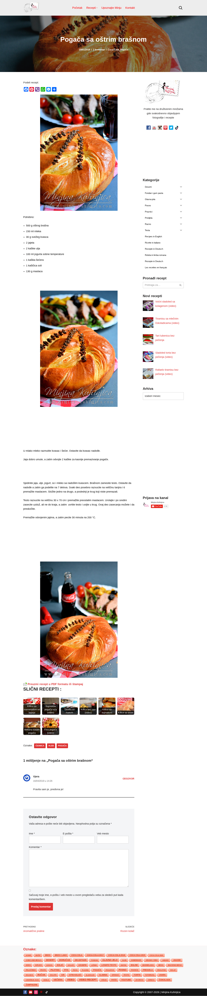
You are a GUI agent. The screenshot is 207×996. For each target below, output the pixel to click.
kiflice (38, 965)
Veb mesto (103, 833)
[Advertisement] (79, 428)
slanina (103, 975)
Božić (38, 955)
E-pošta (68, 833)
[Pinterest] (41, 992)
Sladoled (90, 975)
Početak (77, 7)
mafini (123, 965)
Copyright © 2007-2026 (146, 992)
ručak (41, 975)
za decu (139, 980)
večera (58, 980)
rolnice (29, 975)
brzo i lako (61, 955)
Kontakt (130, 7)
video (70, 979)
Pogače (124, 49)
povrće (134, 970)
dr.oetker (80, 960)
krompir (83, 965)
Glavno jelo (110, 960)
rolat (173, 970)
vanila (46, 980)
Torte (137, 975)
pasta (43, 970)
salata (53, 975)
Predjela (148, 970)
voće (114, 980)
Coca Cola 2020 (156, 955)
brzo (47, 955)
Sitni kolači (75, 975)
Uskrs (162, 975)
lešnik (94, 965)
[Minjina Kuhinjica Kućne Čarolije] (31, 8)
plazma (85, 970)
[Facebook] (25, 992)
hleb (51, 746)
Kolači (71, 965)
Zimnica (151, 980)
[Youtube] (31, 992)
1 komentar (99, 49)
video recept (88, 979)
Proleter (161, 970)
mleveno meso (175, 965)
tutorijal (150, 975)
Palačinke (31, 970)
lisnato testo (109, 965)
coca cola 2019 (137, 955)
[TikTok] (47, 992)
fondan (94, 960)
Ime (32, 833)
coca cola (76, 955)
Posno (122, 970)
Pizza (75, 970)
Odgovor (128, 778)
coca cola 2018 (116, 955)
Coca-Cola (113, 49)
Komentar (35, 847)
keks (28, 965)
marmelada (148, 965)
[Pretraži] (180, 8)
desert (50, 960)
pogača (62, 746)
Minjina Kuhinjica (170, 992)
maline (134, 965)
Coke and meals (33, 960)
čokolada (164, 980)
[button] (96, 7)
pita (66, 970)
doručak (64, 960)
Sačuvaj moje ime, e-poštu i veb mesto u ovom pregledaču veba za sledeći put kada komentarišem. (76, 897)
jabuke (165, 960)
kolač (60, 965)
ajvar (28, 955)
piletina (55, 970)
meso (160, 965)
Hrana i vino (152, 960)
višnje (104, 980)
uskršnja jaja (32, 980)
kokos (49, 965)
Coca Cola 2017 (95, 955)
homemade (136, 960)
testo (126, 975)
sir (62, 975)
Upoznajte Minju (111, 7)
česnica (39, 746)
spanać (115, 975)
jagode (177, 960)
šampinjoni (31, 985)
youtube (126, 980)
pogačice (110, 970)
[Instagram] (36, 992)
